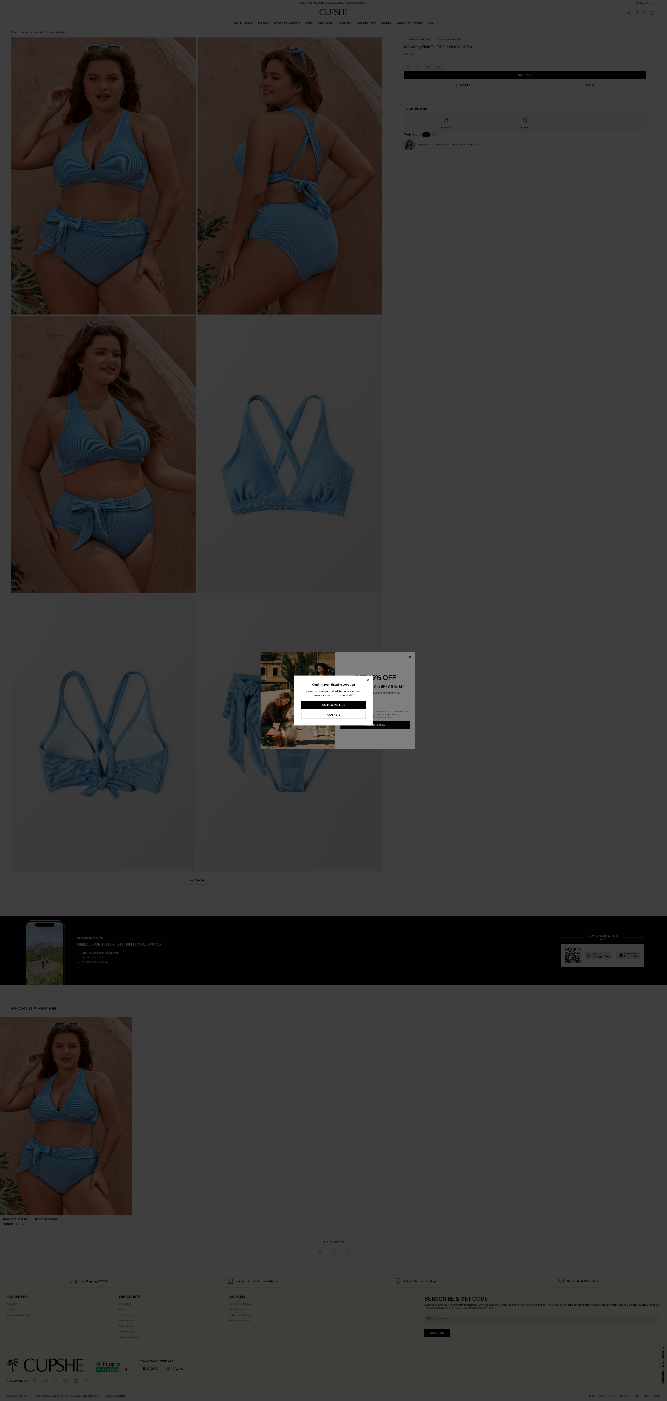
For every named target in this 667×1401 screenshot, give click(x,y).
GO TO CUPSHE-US (333, 705)
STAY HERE (333, 714)
